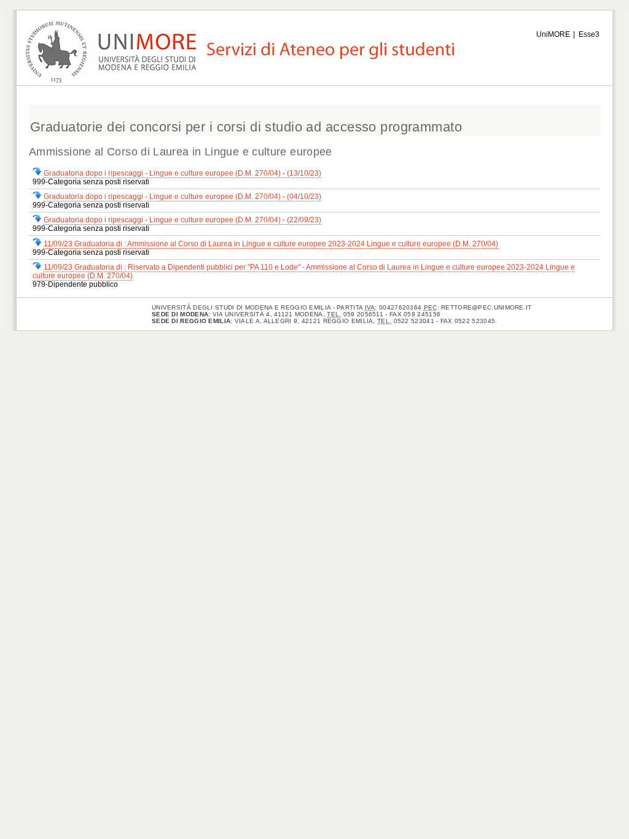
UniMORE (553, 34)
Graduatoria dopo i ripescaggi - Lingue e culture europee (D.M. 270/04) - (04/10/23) (182, 196)
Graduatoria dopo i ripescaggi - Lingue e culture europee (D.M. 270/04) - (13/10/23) (182, 173)
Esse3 (589, 34)
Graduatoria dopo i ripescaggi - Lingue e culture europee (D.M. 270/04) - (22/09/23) (182, 220)
